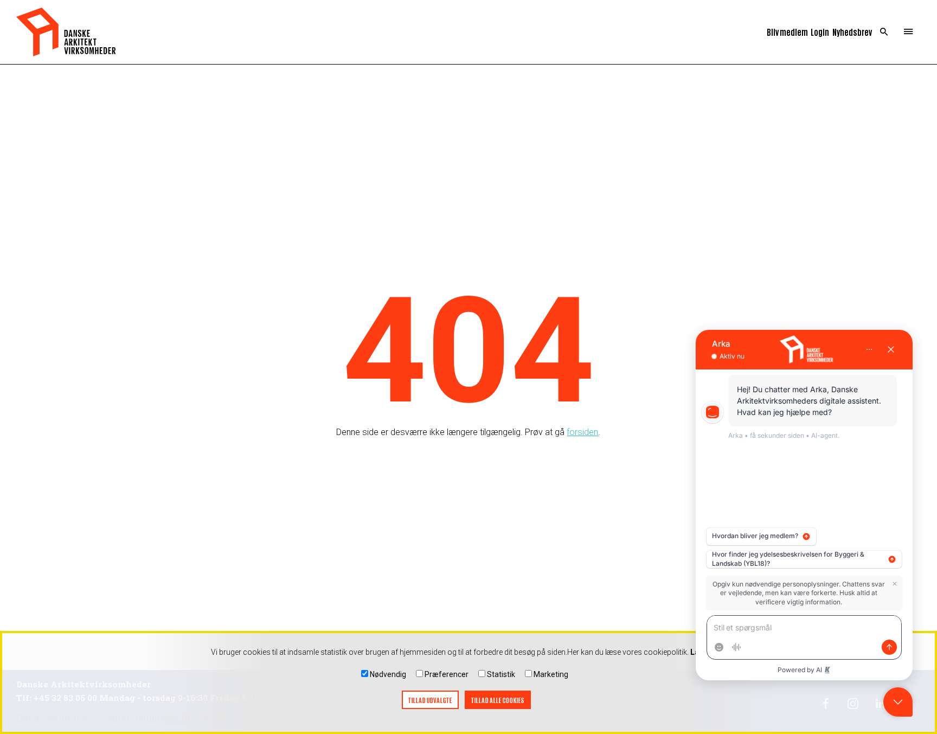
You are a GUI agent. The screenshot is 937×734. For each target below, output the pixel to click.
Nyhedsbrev (852, 32)
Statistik (501, 674)
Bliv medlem (787, 32)
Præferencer (446, 674)
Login (820, 32)
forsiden (582, 432)
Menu (908, 32)
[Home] (65, 32)
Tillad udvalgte (430, 700)
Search (884, 32)
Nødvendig (388, 674)
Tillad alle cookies (497, 700)
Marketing (551, 674)
